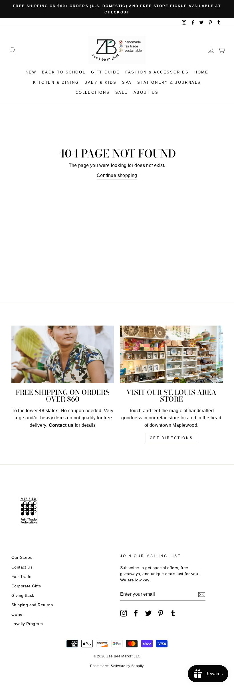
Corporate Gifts (26, 586)
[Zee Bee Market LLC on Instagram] (123, 613)
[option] (117, 9)
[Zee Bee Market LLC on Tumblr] (173, 613)
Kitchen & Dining (56, 82)
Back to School (63, 72)
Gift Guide (105, 72)
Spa (127, 82)
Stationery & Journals (169, 82)
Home (201, 72)
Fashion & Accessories (157, 72)
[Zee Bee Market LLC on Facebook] (135, 613)
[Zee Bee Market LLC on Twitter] (148, 613)
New (31, 72)
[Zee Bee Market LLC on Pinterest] (160, 613)
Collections (93, 92)
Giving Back (22, 595)
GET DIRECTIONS (171, 438)
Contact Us (22, 567)
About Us (146, 92)
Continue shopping (117, 175)
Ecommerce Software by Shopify (117, 666)
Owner (17, 614)
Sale (121, 92)
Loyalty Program (27, 624)
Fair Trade (21, 577)
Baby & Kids (100, 82)
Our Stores (21, 557)
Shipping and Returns (32, 605)
